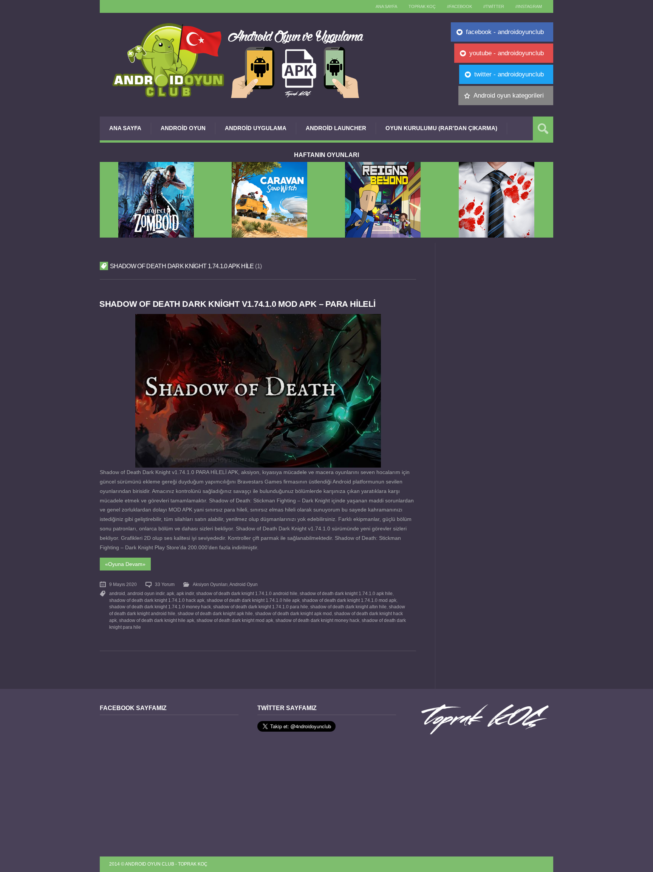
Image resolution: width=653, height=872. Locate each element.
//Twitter (493, 6)
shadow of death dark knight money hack (317, 620)
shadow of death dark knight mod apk (235, 620)
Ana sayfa (386, 6)
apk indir (185, 593)
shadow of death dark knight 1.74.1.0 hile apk (253, 600)
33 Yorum (165, 584)
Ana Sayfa (125, 128)
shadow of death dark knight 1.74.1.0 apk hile (346, 593)
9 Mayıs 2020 (123, 584)
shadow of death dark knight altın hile (348, 606)
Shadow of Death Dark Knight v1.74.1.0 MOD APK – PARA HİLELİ (237, 304)
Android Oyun (183, 128)
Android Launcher (336, 128)
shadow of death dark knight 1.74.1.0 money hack (160, 606)
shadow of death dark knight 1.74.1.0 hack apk (156, 600)
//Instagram (528, 6)
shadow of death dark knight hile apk (156, 620)
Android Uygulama (255, 128)
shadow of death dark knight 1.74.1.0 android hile (246, 593)
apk (170, 593)
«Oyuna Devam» (125, 564)
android (117, 593)
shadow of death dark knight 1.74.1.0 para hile (260, 606)
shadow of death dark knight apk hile (215, 613)
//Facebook (459, 6)
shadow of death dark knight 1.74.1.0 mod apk (349, 600)
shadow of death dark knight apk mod (293, 613)
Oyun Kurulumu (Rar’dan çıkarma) (441, 128)
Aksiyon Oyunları (210, 584)
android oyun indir (145, 593)
